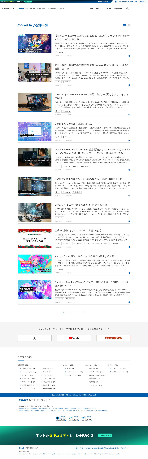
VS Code (86, 166)
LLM (87, 243)
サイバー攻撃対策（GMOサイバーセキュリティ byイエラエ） (46, 410)
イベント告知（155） (74, 375)
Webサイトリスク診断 (70, 408)
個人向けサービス (109, 454)
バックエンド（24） (50, 382)
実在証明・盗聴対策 (23, 410)
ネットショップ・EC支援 (39, 454)
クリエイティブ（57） (119, 368)
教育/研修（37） (95, 378)
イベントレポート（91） (75, 372)
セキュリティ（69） (29, 378)
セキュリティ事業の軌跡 (101, 410)
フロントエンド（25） (29, 382)
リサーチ (80, 454)
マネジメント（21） (29, 388)
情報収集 (86, 454)
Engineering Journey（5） (31, 372)
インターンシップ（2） (97, 372)
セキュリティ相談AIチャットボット (87, 408)
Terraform (71, 299)
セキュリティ (60, 454)
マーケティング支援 (71, 454)
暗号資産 (100, 454)
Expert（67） (47, 372)
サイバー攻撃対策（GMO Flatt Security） (73, 410)
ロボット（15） (48, 368)
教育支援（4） (94, 368)
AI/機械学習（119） (28, 385)
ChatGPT (67, 243)
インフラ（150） (27, 375)
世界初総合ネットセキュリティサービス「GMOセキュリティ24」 (35, 408)
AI (58, 82)
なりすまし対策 (89, 410)
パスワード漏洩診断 (58, 408)
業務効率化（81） (49, 385)
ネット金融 (93, 454)
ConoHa (60, 52)
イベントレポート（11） (120, 372)
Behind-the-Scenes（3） (97, 375)
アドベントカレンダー (100, 243)
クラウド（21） (48, 375)
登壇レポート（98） (50, 388)
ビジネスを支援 (51, 454)
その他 (117, 454)
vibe (76, 166)
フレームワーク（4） (29, 368)
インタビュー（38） (96, 385)
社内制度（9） (94, 382)
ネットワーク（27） (50, 378)
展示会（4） (71, 368)
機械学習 (77, 192)
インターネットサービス (25, 454)
